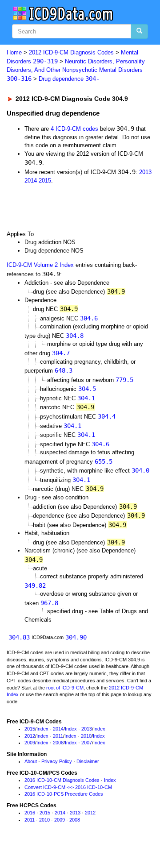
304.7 (61, 353)
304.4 (107, 416)
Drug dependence (69, 78)
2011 (58, 736)
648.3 (63, 370)
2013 (145, 172)
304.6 (89, 318)
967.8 (49, 602)
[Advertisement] (71, 206)
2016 (29, 812)
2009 (29, 742)
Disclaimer (87, 761)
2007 (86, 742)
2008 (58, 742)
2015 (45, 180)
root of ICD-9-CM (65, 687)
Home (14, 52)
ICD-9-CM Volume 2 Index (40, 265)
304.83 (19, 637)
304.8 (75, 335)
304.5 (87, 388)
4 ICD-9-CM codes (74, 128)
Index (42, 728)
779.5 (124, 379)
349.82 (35, 585)
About (30, 761)
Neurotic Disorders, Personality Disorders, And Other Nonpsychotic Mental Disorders (76, 70)
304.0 (140, 470)
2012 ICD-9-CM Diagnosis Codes (71, 52)
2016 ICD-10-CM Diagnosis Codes (62, 780)
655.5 (103, 461)
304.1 (86, 398)
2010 (86, 736)
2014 (30, 180)
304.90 (76, 637)
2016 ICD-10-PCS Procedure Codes (63, 794)
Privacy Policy (56, 761)
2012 (29, 736)
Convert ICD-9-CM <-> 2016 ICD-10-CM (68, 787)
